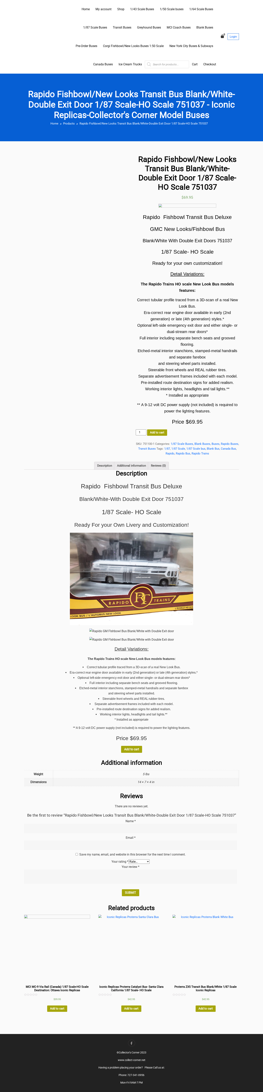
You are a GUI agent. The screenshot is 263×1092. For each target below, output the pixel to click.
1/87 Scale (178, 448)
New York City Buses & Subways (191, 46)
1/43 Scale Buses (142, 9)
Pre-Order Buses (86, 46)
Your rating (119, 861)
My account (103, 9)
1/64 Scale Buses (201, 9)
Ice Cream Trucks (130, 64)
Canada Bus (228, 448)
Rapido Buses (229, 444)
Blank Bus (213, 448)
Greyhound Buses (149, 27)
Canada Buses (103, 64)
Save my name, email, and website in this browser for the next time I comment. (132, 854)
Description (104, 465)
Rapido (170, 453)
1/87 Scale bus (195, 448)
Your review (130, 867)
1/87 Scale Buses (95, 27)
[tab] (104, 466)
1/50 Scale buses (171, 9)
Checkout (209, 64)
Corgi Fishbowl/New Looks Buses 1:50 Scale (133, 46)
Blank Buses (204, 27)
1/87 (167, 448)
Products (69, 123)
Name (131, 821)
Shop (120, 9)
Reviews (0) (158, 465)
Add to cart (157, 432)
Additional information (131, 465)
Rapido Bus (183, 453)
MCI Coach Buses (179, 27)
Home (86, 9)
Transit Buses (122, 27)
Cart (195, 64)
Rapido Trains (200, 453)
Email (131, 838)
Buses (215, 444)
